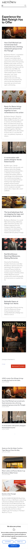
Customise (8, 541)
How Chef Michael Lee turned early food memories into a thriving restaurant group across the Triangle (13, 47)
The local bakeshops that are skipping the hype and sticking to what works (13, 214)
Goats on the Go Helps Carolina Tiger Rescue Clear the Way (12, 449)
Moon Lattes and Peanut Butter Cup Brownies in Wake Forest (13, 472)
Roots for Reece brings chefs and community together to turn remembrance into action (13, 109)
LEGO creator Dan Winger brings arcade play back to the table (12, 379)
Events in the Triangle (9, 494)
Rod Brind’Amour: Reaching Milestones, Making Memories (12, 256)
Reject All (20, 541)
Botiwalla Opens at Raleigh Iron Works (11, 302)
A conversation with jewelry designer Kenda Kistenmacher (13, 160)
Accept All (14, 545)
